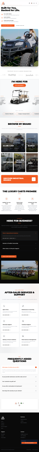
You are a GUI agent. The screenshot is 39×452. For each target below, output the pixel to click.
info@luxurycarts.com (24, 434)
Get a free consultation (29, 442)
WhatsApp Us (23, 437)
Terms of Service (35, 449)
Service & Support (4, 426)
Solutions (2, 424)
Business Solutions (24, 419)
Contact (2, 435)
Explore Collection (20, 25)
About (2, 428)
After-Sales (3, 434)
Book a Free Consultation (9, 256)
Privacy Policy (29, 449)
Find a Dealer (3, 437)
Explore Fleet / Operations (9, 238)
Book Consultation (24, 422)
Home (2, 421)
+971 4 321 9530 (23, 435)
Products (2, 423)
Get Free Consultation (7, 25)
